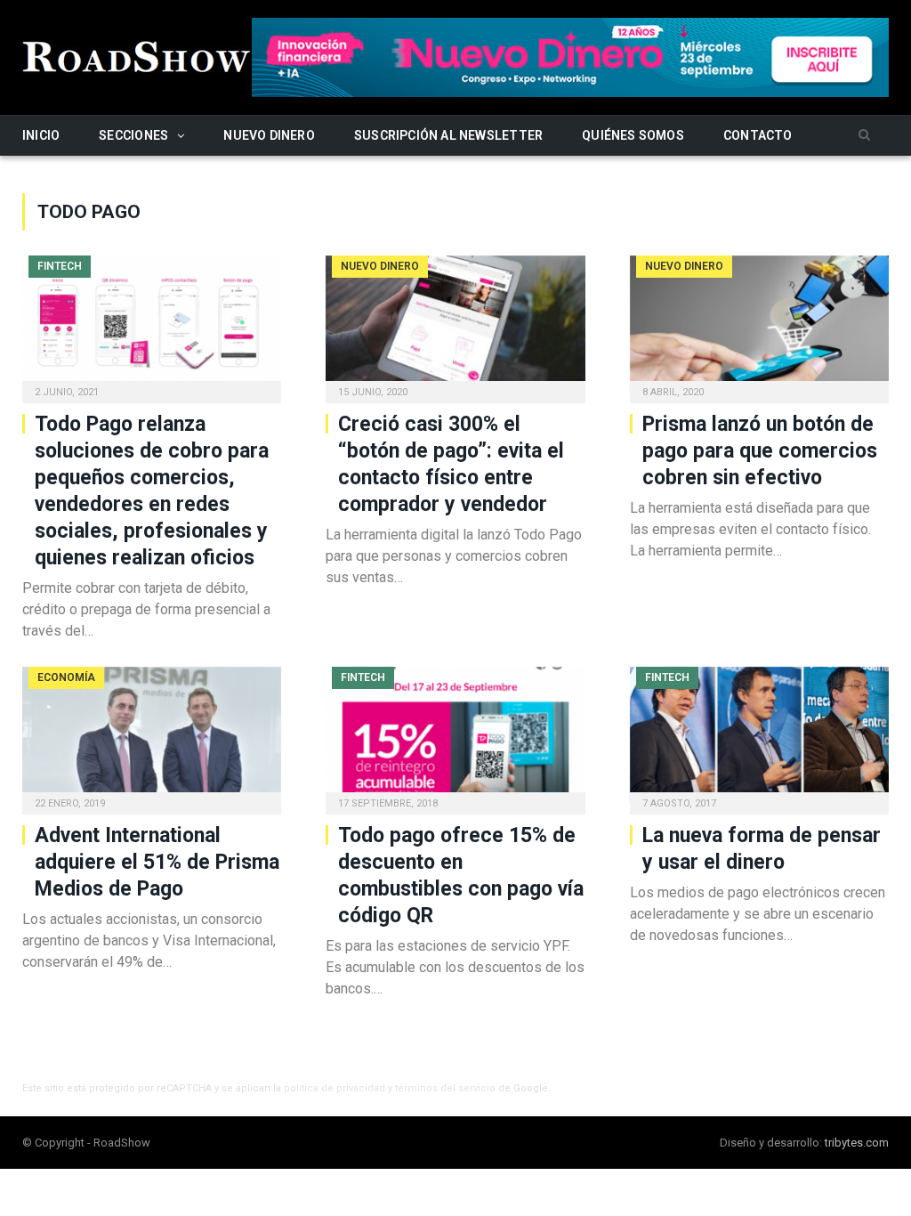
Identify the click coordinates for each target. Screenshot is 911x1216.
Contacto (758, 135)
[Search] (864, 136)
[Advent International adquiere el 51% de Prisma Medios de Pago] (151, 735)
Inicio (41, 135)
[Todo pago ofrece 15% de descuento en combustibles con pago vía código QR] (455, 735)
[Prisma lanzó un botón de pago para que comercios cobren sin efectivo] (759, 324)
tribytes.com (857, 1142)
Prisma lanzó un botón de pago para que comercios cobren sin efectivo (759, 451)
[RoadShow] (137, 55)
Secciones (133, 135)
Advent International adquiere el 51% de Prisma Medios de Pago (157, 862)
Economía (66, 677)
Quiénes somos (633, 135)
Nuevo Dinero (269, 135)
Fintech (59, 266)
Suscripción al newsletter (448, 135)
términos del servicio (445, 1088)
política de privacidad (334, 1088)
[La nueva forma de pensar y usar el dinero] (759, 735)
